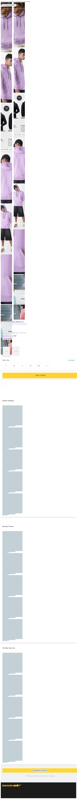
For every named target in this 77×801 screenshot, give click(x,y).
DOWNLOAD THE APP (40, 770)
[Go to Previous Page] (2, 4)
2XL (38, 366)
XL (31, 366)
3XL (47, 366)
